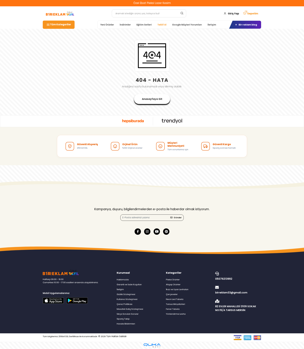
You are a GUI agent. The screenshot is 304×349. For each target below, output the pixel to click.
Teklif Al (161, 24)
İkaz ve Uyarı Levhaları (177, 289)
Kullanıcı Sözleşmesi (127, 299)
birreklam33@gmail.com (231, 292)
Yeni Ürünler (107, 24)
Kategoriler (173, 273)
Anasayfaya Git (152, 99)
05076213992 (223, 279)
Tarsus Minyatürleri (175, 304)
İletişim (212, 24)
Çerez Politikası (124, 304)
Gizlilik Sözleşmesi (126, 294)
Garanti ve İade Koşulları (129, 284)
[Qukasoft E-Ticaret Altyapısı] (152, 345)
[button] (250, 13)
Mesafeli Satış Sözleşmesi (130, 309)
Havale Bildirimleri (126, 323)
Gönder (178, 217)
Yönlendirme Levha (176, 313)
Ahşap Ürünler (173, 284)
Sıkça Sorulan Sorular (128, 313)
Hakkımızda (123, 279)
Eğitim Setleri (144, 24)
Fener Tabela (173, 309)
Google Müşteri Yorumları (187, 24)
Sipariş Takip (123, 318)
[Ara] (181, 13)
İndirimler (125, 24)
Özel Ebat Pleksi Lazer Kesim (152, 3)
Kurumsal (123, 273)
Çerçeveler (172, 294)
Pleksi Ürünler (173, 279)
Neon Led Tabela (174, 299)
